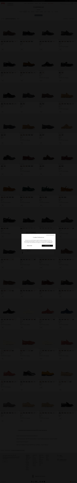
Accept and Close (47, 245)
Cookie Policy (50, 242)
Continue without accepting (50, 235)
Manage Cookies (29, 245)
